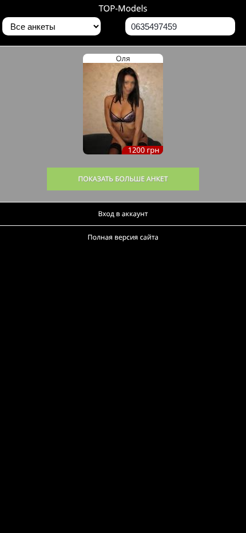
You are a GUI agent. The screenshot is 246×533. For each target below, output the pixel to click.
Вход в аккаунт (123, 213)
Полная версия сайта (123, 237)
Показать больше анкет (123, 179)
